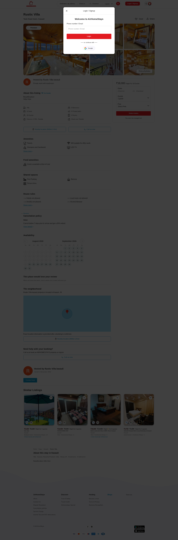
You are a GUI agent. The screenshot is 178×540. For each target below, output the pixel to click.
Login (89, 36)
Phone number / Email (75, 24)
